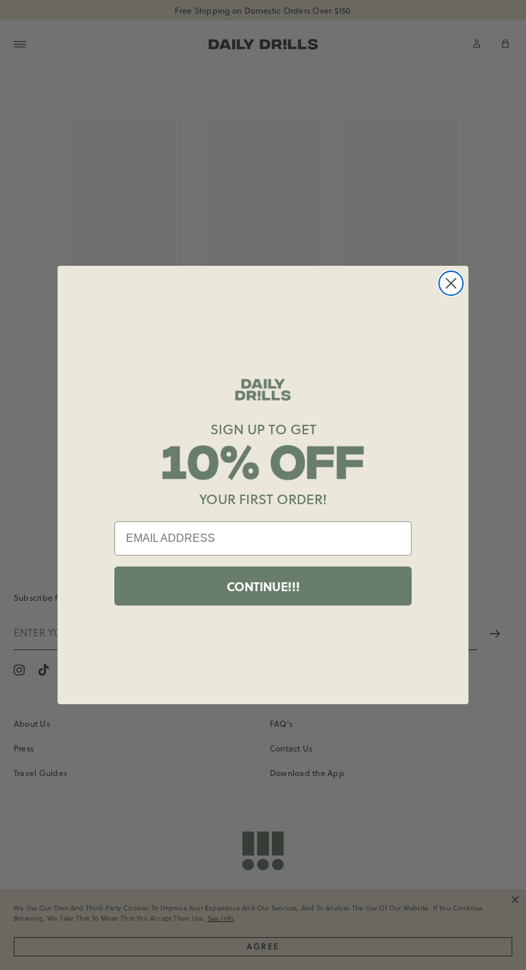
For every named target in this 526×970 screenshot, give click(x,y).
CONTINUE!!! (263, 586)
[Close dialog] (451, 283)
